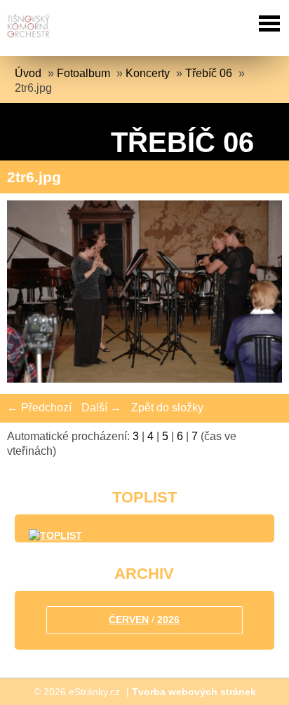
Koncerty (148, 73)
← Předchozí (39, 407)
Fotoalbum (83, 73)
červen (129, 619)
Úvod (28, 73)
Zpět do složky (167, 407)
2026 (168, 619)
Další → (101, 407)
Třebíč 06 (208, 73)
